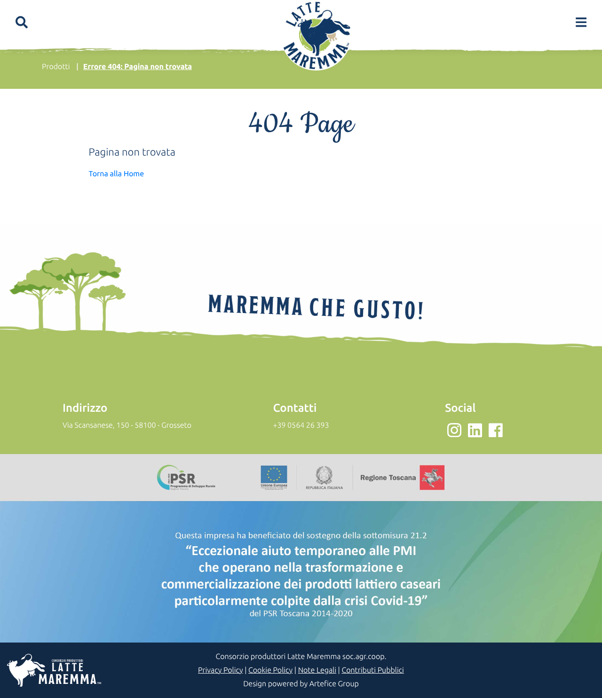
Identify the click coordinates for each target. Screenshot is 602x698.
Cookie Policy (270, 670)
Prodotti (56, 67)
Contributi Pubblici (372, 670)
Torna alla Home (116, 174)
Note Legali (317, 670)
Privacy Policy (220, 670)
